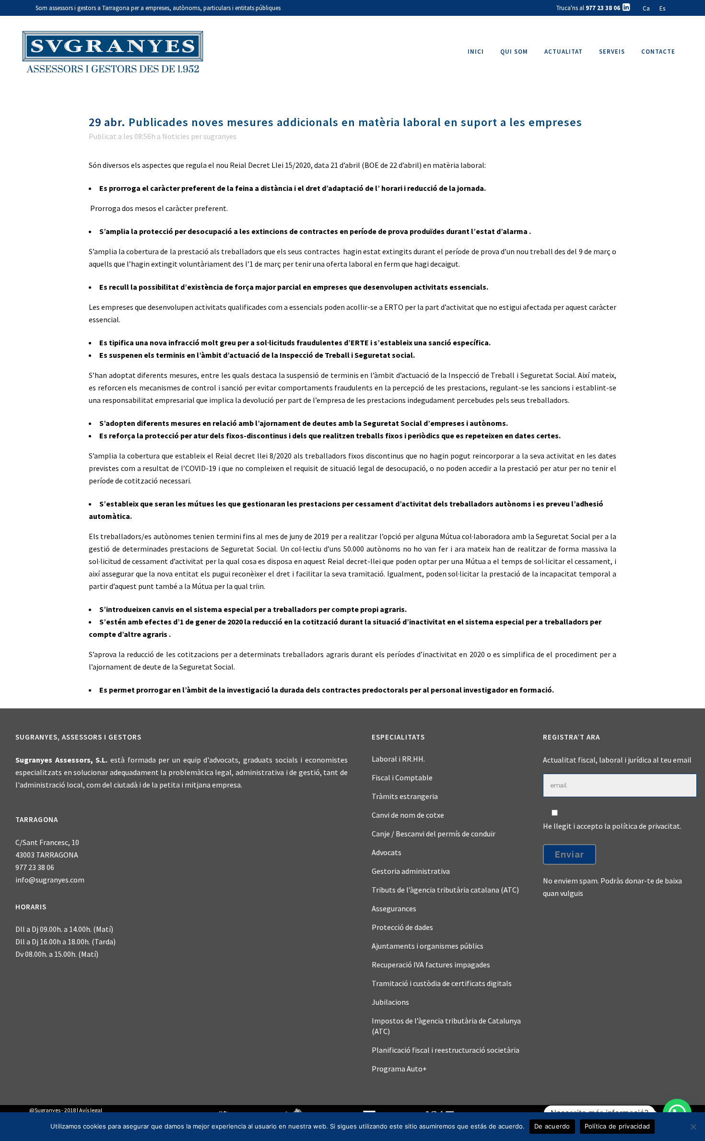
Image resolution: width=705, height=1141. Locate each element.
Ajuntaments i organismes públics (427, 946)
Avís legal (90, 1110)
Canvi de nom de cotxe (408, 815)
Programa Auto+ (399, 1068)
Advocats (386, 852)
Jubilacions (390, 1002)
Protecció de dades (402, 927)
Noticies (175, 136)
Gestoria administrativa (411, 871)
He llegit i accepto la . (612, 826)
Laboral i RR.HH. (398, 759)
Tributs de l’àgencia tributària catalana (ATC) (445, 889)
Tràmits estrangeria (405, 796)
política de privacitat (646, 826)
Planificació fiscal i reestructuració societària (445, 1050)
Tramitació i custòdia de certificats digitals (442, 983)
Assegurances (394, 908)
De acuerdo (552, 1126)
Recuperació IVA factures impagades (431, 964)
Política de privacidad (617, 1126)
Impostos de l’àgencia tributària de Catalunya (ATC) (446, 1026)
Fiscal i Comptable (402, 777)
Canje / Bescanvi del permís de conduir (433, 833)
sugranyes (219, 136)
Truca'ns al (588, 8)
